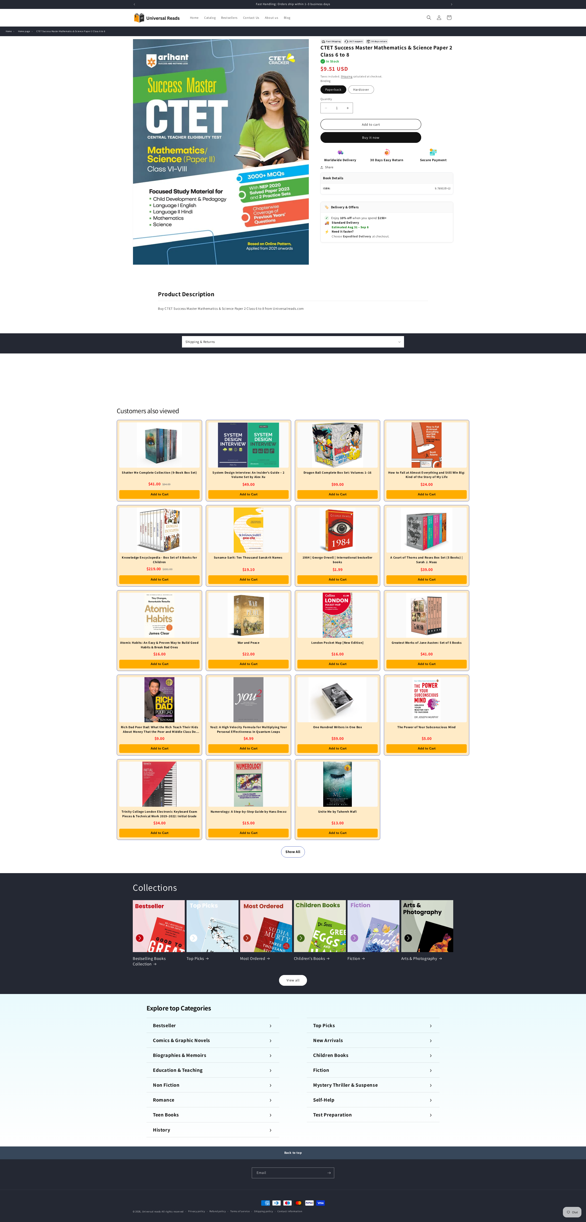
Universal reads (151, 1211)
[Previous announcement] (134, 4)
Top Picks (195, 958)
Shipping (347, 76)
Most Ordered (252, 958)
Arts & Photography (419, 958)
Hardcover (361, 89)
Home (9, 31)
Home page (24, 31)
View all (293, 980)
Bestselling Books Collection (149, 961)
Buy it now (371, 137)
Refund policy (217, 1211)
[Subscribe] (329, 1173)
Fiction (353, 958)
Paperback (333, 89)
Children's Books (309, 958)
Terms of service (240, 1211)
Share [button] (329, 167)
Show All (293, 851)
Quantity (326, 99)
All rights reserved (173, 1211)
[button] (429, 18)
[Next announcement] (452, 4)
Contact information (289, 1211)
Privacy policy (196, 1211)
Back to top (293, 1153)
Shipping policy (263, 1211)
